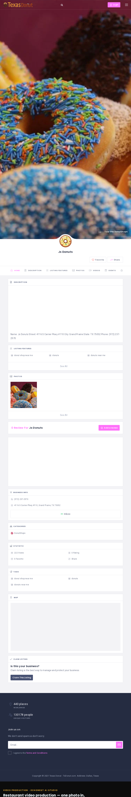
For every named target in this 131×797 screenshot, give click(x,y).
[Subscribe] (119, 745)
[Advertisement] (65, 310)
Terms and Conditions (36, 753)
